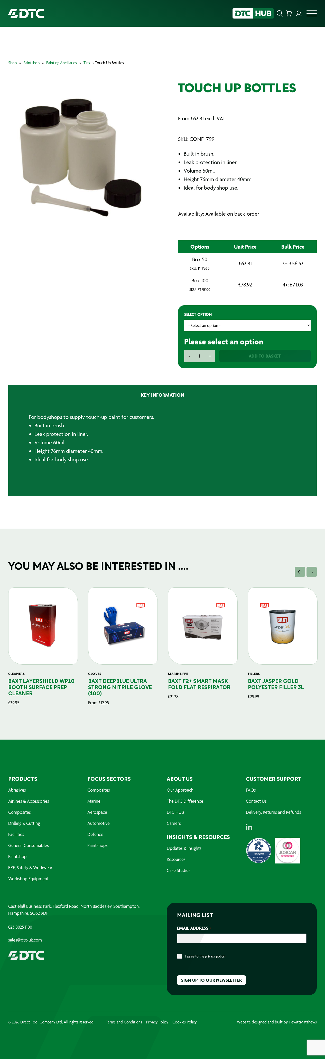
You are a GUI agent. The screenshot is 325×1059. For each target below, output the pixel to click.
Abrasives (17, 790)
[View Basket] (289, 13)
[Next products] (312, 572)
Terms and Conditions (124, 1022)
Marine (93, 801)
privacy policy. (215, 956)
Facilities (16, 834)
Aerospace (97, 812)
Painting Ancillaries (61, 62)
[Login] (298, 13)
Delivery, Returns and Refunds (273, 812)
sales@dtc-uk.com (25, 940)
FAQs (251, 790)
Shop (12, 62)
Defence (95, 834)
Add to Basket (265, 356)
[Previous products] (300, 572)
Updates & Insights (184, 848)
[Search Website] (280, 13)
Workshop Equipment (28, 878)
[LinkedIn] (249, 827)
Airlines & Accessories (28, 801)
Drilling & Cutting (24, 823)
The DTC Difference (185, 801)
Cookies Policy (184, 1022)
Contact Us (256, 801)
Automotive (98, 823)
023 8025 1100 (20, 927)
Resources (176, 859)
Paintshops (97, 845)
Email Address (194, 928)
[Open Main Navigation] (312, 14)
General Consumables (28, 845)
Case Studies (178, 870)
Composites (19, 812)
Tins (86, 62)
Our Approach (180, 790)
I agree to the (206, 956)
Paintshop (31, 62)
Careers (174, 823)
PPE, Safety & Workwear (30, 867)
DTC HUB (175, 812)
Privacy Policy (157, 1022)
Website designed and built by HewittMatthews (277, 1022)
